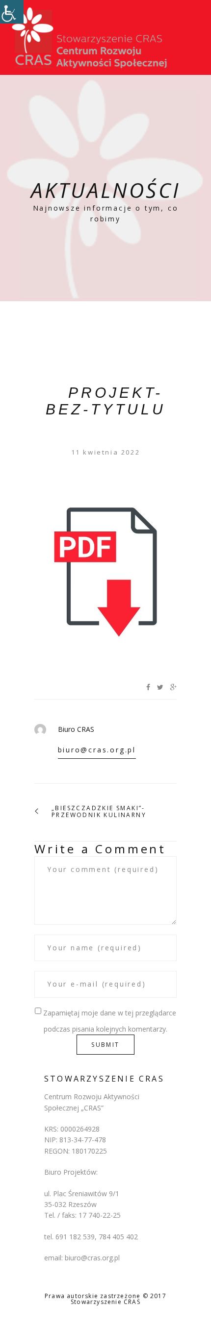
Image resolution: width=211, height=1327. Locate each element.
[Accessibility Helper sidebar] (12, 12)
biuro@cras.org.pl (97, 749)
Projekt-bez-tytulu (106, 401)
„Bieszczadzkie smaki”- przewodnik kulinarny (99, 812)
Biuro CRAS (76, 729)
